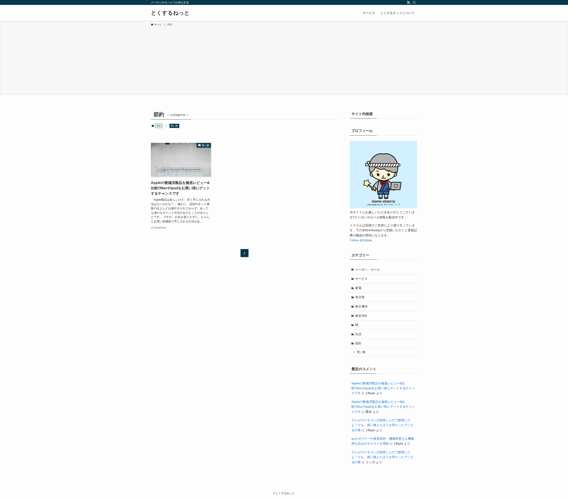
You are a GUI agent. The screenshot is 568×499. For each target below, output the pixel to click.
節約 (358, 343)
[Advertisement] (284, 60)
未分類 (360, 297)
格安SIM (361, 315)
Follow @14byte (361, 240)
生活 (358, 334)
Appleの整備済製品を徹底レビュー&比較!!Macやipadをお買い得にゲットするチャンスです (383, 388)
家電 (358, 288)
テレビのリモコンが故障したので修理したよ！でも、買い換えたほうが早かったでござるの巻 (382, 425)
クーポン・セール (367, 269)
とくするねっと (170, 13)
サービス (361, 278)
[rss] (408, 2)
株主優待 (361, 306)
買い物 (174, 125)
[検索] (414, 2)
